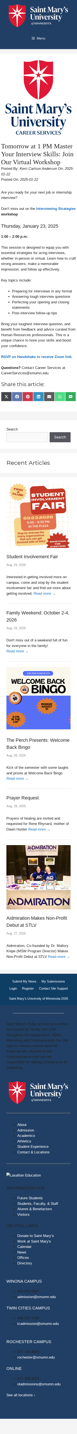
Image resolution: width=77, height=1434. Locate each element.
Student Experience (33, 1147)
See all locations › (20, 1395)
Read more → (45, 593)
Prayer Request (22, 798)
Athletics (24, 1141)
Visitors (23, 1215)
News (21, 1252)
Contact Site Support (53, 988)
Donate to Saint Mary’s (35, 1236)
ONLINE (14, 1368)
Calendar (24, 1247)
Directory (24, 1263)
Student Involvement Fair (32, 556)
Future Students (30, 1198)
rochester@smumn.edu (36, 1357)
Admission (25, 1130)
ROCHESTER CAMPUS (28, 1341)
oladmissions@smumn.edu (39, 1384)
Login (13, 988)
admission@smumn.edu (36, 1297)
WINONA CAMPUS (24, 1281)
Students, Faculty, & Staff (37, 1204)
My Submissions (53, 981)
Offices (23, 1258)
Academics (26, 1136)
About (22, 1125)
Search (12, 429)
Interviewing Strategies (56, 209)
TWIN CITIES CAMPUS (28, 1308)
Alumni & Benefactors (34, 1209)
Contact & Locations (33, 1152)
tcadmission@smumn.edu (38, 1324)
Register (28, 988)
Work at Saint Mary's (34, 1241)
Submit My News (24, 981)
